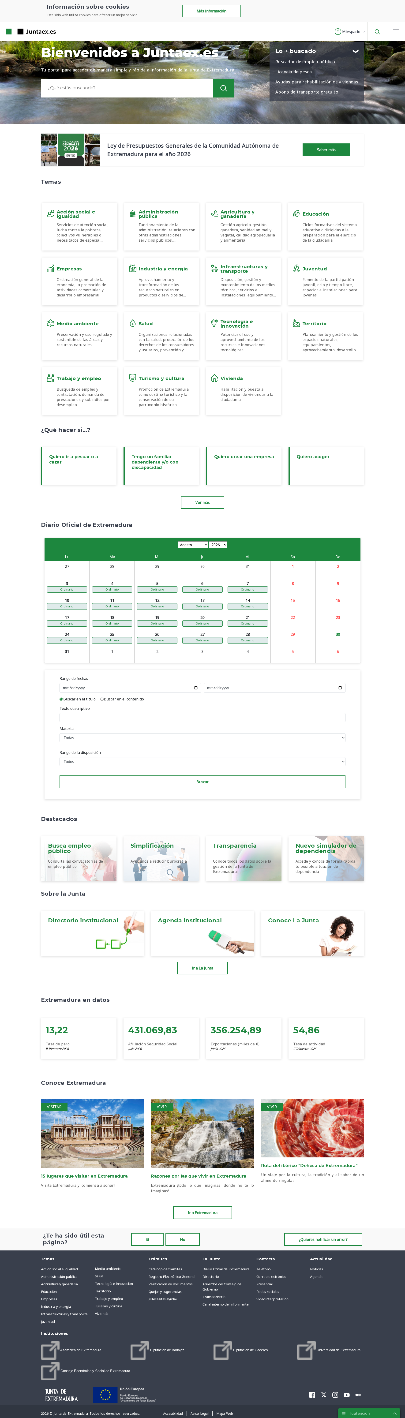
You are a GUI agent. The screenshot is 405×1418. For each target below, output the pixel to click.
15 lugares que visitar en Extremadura (84, 1176)
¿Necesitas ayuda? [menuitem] (163, 1299)
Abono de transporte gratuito (306, 92)
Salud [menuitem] (99, 1276)
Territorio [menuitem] (103, 1291)
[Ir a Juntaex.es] (22, 31)
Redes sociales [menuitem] (267, 1291)
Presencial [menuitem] (264, 1284)
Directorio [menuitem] (210, 1276)
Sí (147, 1239)
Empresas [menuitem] (49, 1299)
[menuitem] (71, 1350)
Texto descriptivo (75, 708)
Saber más (326, 149)
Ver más (202, 502)
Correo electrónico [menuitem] (271, 1276)
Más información (211, 11)
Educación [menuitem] (49, 1291)
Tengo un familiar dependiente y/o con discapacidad (155, 462)
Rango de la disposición (80, 752)
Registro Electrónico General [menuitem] (171, 1276)
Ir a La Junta (202, 968)
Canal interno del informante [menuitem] (225, 1304)
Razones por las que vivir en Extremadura (199, 1176)
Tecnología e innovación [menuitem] (114, 1283)
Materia (67, 728)
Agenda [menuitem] (316, 1276)
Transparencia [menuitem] (213, 1296)
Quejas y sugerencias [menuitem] (165, 1291)
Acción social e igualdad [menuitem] (59, 1269)
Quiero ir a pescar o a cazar (73, 459)
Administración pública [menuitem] (59, 1276)
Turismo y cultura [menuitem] (108, 1306)
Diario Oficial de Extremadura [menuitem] (225, 1269)
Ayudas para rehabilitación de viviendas (316, 82)
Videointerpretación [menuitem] (272, 1299)
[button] (350, 31)
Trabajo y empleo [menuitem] (109, 1298)
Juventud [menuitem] (48, 1321)
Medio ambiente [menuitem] (108, 1268)
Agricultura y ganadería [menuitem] (59, 1284)
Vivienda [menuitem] (101, 1313)
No (182, 1239)
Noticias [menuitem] (316, 1269)
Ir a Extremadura (203, 1212)
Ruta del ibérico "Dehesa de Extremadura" (309, 1166)
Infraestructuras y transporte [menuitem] (64, 1314)
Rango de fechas (74, 678)
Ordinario (67, 589)
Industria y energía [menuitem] (56, 1306)
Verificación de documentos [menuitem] (170, 1284)
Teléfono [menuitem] (263, 1269)
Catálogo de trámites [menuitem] (165, 1269)
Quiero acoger (313, 457)
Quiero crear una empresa (244, 457)
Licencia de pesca (293, 72)
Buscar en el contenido (124, 699)
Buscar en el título (79, 699)
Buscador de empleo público (305, 61)
